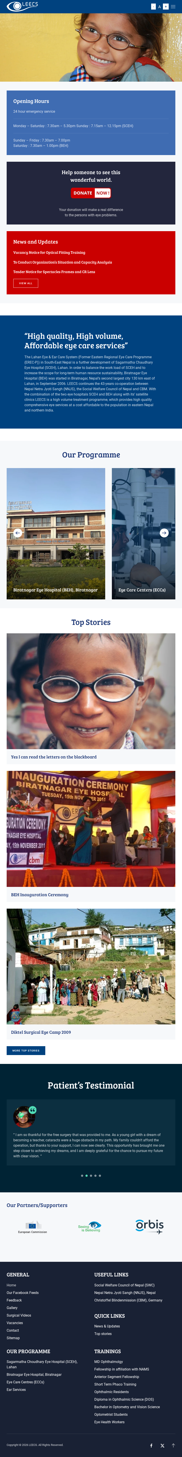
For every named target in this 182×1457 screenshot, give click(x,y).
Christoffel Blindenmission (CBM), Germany (128, 1300)
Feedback (14, 1300)
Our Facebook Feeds (23, 1293)
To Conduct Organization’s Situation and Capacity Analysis (62, 262)
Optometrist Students (111, 1414)
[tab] (82, 1176)
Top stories (103, 1334)
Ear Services (16, 1390)
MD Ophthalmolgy (108, 1362)
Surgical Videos (19, 1315)
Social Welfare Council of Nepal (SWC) (124, 1285)
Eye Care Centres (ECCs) (25, 1382)
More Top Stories (26, 1050)
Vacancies (15, 1323)
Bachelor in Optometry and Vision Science (127, 1407)
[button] (173, 6)
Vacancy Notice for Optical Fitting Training (49, 252)
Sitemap (13, 1338)
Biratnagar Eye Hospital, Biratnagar (34, 1374)
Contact (13, 1330)
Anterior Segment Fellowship (116, 1377)
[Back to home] (22, 6)
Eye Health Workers (109, 1422)
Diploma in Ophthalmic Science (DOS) (124, 1399)
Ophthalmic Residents (111, 1392)
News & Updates (107, 1326)
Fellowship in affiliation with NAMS (121, 1369)
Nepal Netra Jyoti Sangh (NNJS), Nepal (125, 1293)
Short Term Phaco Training (115, 1384)
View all (25, 283)
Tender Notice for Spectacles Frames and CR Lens (54, 271)
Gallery (12, 1308)
